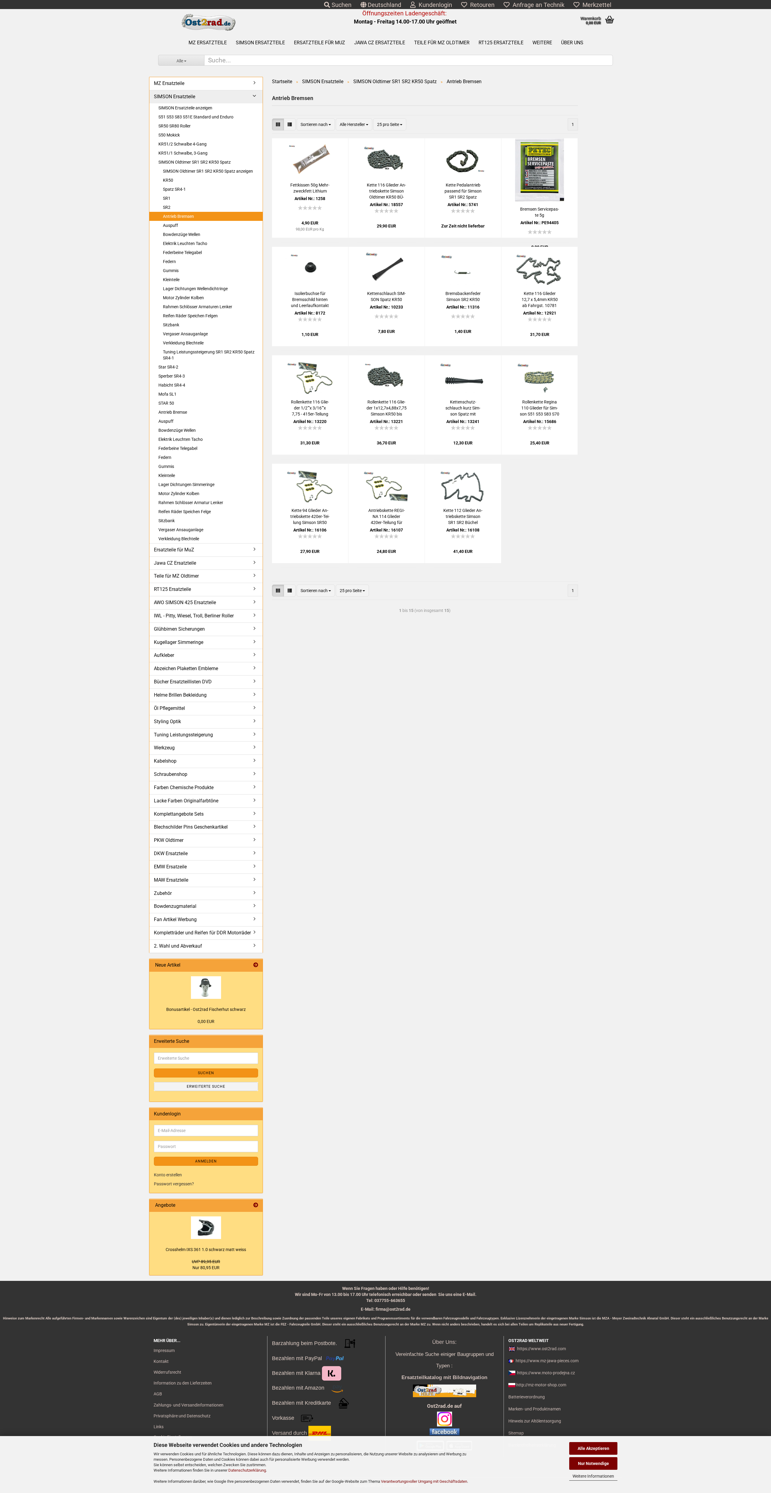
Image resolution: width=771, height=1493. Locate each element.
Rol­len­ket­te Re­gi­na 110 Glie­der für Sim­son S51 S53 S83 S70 (539, 408)
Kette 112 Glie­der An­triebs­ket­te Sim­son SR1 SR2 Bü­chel (462, 516)
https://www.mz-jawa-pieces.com (547, 1360)
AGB (158, 1393)
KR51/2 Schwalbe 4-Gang (182, 144)
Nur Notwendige (593, 1463)
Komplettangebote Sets (179, 814)
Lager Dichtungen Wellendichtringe (195, 288)
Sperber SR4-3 (171, 376)
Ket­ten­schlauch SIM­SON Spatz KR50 (386, 296)
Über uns (572, 42)
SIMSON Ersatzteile (260, 42)
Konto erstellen (168, 1174)
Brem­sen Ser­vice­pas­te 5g (539, 212)
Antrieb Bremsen (178, 216)
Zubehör (163, 893)
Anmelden (206, 1161)
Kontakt (161, 1361)
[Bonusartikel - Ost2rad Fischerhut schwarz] (206, 987)
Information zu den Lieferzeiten (183, 1383)
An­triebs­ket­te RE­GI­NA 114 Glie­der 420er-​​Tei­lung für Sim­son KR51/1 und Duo (386, 516)
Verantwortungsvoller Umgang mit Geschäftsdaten (424, 1481)
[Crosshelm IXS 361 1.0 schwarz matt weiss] (206, 1227)
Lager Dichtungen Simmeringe (186, 484)
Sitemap (516, 1433)
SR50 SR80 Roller (174, 126)
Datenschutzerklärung (247, 1470)
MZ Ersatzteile (208, 42)
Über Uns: (444, 1342)
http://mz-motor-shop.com (541, 1384)
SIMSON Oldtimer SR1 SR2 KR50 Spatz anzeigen (208, 171)
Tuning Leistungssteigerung (183, 735)
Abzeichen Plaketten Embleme (186, 668)
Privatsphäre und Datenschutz (182, 1415)
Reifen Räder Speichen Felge (184, 511)
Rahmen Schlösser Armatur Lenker (190, 502)
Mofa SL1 (167, 394)
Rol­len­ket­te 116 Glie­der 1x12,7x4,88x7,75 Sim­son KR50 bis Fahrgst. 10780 (387, 408)
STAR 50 (166, 403)
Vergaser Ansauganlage (185, 333)
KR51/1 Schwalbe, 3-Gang (183, 153)
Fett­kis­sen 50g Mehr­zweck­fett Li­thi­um (309, 188)
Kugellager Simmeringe (178, 642)
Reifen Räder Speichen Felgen (190, 315)
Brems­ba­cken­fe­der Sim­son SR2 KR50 (463, 296)
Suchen (340, 4)
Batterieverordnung (526, 1396)
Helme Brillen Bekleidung (180, 695)
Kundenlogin (434, 4)
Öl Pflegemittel (169, 708)
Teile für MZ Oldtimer (442, 42)
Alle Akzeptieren (593, 1448)
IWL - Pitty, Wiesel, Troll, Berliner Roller (194, 616)
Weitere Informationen (593, 1476)
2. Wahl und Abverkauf (178, 946)
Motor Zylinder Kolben (183, 297)
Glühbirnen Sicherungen (179, 629)
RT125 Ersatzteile (501, 42)
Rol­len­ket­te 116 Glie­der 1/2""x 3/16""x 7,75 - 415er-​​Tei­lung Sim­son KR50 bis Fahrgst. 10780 (310, 408)
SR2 (166, 207)
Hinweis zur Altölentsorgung (534, 1421)
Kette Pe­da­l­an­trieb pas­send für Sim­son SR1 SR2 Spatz (463, 191)
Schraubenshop (170, 774)
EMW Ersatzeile (170, 867)
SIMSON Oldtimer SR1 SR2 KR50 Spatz (194, 162)
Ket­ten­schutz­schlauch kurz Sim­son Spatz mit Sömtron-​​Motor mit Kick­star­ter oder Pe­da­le (463, 408)
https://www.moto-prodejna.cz (546, 1372)
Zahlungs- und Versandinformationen (188, 1405)
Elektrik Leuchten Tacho (185, 243)
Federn (169, 261)
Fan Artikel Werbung (175, 919)
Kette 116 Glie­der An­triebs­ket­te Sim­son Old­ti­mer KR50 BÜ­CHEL (386, 191)
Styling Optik (167, 721)
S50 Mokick (169, 135)
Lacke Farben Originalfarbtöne (186, 801)
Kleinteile (171, 279)
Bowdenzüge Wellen (181, 234)
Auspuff (170, 225)
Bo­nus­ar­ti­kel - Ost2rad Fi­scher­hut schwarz (206, 1009)
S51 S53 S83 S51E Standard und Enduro (195, 116)
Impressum (164, 1350)
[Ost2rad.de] (208, 22)
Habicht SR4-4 (171, 385)
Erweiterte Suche (206, 1086)
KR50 (168, 180)
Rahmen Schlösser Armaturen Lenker (197, 306)
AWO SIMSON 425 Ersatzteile (185, 602)
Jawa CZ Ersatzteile (379, 42)
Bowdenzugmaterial (175, 906)
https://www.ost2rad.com (541, 1348)
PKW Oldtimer (168, 840)
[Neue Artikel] (255, 965)
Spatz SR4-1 (174, 189)
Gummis (171, 270)
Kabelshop (165, 761)
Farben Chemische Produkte (184, 787)
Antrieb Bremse (172, 412)
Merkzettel (595, 4)
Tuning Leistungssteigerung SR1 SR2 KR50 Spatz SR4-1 (208, 355)
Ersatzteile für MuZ (319, 42)
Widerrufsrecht (167, 1372)
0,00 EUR (206, 1021)
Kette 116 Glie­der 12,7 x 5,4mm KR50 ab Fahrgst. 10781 (540, 299)
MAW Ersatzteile (171, 880)
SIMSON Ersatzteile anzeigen (185, 107)
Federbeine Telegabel (182, 252)
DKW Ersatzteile (171, 853)
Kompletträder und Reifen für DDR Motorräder (202, 933)
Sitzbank (171, 324)
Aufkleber (164, 655)
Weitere (542, 42)
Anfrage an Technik (537, 4)
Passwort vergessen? (174, 1183)
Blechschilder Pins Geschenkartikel (191, 827)
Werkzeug (164, 748)
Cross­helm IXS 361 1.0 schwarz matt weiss (206, 1249)
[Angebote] (255, 1205)
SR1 (166, 198)
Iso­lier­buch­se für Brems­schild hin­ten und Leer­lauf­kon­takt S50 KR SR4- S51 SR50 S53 (310, 300)
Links (159, 1426)
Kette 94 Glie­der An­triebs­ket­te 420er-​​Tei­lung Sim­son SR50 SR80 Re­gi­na (309, 516)
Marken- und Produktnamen (534, 1409)
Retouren (481, 4)
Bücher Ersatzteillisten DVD (183, 682)
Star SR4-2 (168, 367)
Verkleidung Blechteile (183, 342)
